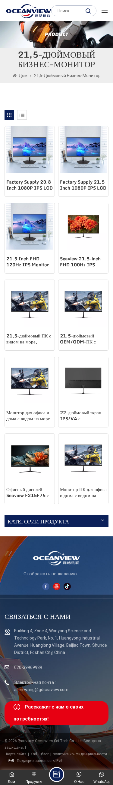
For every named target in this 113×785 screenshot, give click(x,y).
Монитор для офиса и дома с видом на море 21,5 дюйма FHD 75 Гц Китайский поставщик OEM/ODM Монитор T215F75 (29, 416)
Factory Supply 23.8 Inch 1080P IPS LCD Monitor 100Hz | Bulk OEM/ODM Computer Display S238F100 (29, 185)
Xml (33, 754)
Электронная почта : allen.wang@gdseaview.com (41, 686)
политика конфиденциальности (80, 754)
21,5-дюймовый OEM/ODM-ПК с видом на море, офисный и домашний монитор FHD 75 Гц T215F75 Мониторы (81, 339)
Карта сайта (16, 754)
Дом (23, 75)
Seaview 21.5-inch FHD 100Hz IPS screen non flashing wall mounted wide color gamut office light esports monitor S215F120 (82, 262)
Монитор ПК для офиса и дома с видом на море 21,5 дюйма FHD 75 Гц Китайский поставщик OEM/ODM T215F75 (83, 493)
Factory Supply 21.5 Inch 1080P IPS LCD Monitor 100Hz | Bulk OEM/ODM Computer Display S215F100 (83, 185)
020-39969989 (28, 667)
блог (45, 754)
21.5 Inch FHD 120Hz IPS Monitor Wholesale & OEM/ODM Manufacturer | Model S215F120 (27, 262)
